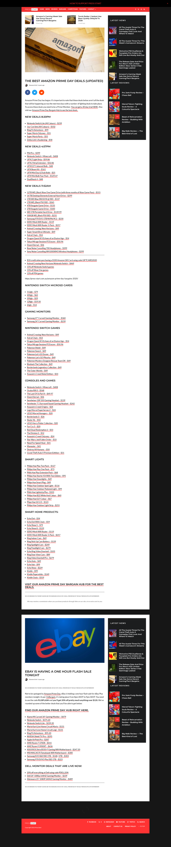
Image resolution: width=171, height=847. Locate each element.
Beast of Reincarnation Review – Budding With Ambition (132, 119)
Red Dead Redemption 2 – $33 (40, 430)
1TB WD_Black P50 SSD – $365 (40, 202)
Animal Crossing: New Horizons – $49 (43, 228)
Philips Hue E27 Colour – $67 (39, 499)
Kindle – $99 (32, 571)
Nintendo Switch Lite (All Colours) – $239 (44, 123)
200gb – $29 (32, 298)
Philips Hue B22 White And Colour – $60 (44, 495)
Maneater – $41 (34, 446)
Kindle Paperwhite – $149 (38, 574)
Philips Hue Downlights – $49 (39, 479)
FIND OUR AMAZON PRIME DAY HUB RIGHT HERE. (57, 710)
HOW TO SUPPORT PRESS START (85, 3)
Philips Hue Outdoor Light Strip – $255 (43, 505)
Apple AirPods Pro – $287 (38, 739)
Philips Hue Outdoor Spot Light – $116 (43, 485)
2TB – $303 (63, 756)
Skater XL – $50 (34, 420)
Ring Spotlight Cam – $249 (38, 545)
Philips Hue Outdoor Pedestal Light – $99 (44, 489)
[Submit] (41, 92)
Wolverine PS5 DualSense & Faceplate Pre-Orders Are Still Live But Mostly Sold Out (131, 53)
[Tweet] (34, 92)
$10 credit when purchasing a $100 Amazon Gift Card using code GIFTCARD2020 (62, 260)
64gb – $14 (32, 305)
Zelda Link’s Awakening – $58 (39, 140)
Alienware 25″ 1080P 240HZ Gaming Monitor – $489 (50, 779)
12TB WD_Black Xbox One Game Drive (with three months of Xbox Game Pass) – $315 (64, 192)
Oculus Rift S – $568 (35, 390)
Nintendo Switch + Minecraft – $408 (42, 156)
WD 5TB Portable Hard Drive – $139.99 (44, 212)
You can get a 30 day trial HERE (84, 107)
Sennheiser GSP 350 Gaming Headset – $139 (46, 400)
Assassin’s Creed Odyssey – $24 (40, 436)
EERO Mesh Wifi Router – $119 (40, 222)
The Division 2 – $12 (35, 433)
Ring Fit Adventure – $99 (37, 130)
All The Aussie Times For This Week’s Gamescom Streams (132, 42)
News (47, 9)
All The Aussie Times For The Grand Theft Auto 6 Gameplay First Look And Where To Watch (131, 30)
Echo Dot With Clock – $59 (38, 522)
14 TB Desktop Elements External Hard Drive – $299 (49, 195)
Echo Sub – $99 (33, 564)
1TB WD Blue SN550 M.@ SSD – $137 (43, 199)
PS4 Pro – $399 (33, 153)
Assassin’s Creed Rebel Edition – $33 (42, 374)
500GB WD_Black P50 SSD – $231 (42, 215)
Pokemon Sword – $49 (36, 351)
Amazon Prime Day (52, 693)
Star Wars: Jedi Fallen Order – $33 (42, 439)
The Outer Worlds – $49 (37, 370)
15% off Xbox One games (37, 270)
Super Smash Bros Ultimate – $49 (41, 232)
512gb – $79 (32, 292)
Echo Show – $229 (35, 568)
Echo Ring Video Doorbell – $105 (41, 551)
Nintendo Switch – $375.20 (38, 720)
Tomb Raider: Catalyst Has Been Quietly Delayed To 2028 (89, 18)
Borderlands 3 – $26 (35, 416)
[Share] (27, 92)
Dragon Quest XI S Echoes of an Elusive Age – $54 (48, 238)
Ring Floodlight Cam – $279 (39, 548)
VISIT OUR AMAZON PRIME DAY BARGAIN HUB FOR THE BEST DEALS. (64, 586)
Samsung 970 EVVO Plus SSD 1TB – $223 (45, 759)
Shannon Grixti (33, 85)
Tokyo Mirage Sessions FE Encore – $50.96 (45, 241)
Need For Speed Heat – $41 (39, 443)
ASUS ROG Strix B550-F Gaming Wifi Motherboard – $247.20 (53, 749)
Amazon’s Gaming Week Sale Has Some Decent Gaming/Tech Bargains (49, 18)
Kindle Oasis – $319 (35, 577)
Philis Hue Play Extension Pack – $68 (42, 472)
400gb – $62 (32, 295)
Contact (91, 9)
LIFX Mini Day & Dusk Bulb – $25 (41, 172)
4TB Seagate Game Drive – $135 (41, 205)
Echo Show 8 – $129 (35, 528)
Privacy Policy (130, 826)
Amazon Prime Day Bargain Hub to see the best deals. (55, 110)
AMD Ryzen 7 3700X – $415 (39, 743)
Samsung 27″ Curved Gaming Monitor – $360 (46, 318)
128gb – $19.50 (34, 301)
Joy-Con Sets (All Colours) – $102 (41, 126)
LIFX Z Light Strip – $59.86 (38, 159)
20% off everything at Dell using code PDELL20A (48, 772)
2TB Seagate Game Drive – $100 (41, 209)
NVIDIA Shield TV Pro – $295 (39, 736)
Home (42, 9)
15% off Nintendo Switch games (40, 267)
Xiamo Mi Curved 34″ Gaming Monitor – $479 (46, 716)
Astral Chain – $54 (35, 235)
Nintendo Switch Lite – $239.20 (40, 723)
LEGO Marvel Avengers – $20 (40, 413)
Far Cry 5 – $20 (33, 426)
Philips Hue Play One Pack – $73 (40, 469)
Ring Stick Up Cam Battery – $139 (41, 541)
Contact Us (118, 826)
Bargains (62, 9)
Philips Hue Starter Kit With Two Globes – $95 (46, 476)
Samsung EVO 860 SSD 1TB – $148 (42, 756)
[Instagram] (141, 9)
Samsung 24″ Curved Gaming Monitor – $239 (46, 321)
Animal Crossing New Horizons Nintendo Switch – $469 (50, 263)
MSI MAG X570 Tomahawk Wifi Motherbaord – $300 (50, 753)
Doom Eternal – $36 (35, 245)
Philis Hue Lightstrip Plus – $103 (40, 492)
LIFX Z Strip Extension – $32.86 (40, 163)
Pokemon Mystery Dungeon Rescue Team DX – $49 (49, 361)
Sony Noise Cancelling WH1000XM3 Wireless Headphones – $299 (55, 251)
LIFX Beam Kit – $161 (36, 169)
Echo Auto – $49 (34, 561)
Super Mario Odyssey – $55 (39, 133)
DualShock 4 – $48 (35, 179)
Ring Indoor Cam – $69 (37, 538)
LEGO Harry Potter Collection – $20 (42, 423)
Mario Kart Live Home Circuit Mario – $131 (45, 726)
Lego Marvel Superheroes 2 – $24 (41, 410)
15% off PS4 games (35, 273)
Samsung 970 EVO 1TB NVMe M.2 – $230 (45, 218)
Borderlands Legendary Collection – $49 (44, 367)
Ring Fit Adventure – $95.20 (39, 733)
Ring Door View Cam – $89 (38, 554)
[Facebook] (135, 9)
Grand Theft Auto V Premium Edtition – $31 (45, 453)
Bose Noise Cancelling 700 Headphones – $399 (47, 248)
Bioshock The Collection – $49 (39, 364)
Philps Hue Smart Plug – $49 (39, 482)
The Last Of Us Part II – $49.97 (40, 393)
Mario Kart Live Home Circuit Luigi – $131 (45, 730)
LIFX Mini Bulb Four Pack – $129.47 (42, 176)
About (108, 826)
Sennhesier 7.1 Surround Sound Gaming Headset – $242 (51, 403)
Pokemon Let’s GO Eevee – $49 (40, 354)
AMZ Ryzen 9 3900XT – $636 (40, 746)
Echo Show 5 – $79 (35, 525)
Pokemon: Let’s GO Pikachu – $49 (41, 357)
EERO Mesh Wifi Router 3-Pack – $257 (43, 225)
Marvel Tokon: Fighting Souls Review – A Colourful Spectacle (132, 106)
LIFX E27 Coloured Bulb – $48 (40, 166)
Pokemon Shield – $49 (36, 348)
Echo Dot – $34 (33, 518)
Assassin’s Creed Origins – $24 (40, 407)
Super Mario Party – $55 (37, 136)
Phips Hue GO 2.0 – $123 (37, 502)
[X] (138, 9)
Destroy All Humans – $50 (38, 449)
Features (82, 9)
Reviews (54, 9)
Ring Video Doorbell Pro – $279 (40, 558)
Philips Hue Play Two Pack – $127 (41, 466)
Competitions (73, 9)
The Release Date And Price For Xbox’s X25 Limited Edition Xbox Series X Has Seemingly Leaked (131, 65)
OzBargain (50, 697)
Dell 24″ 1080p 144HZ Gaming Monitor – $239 (47, 776)
